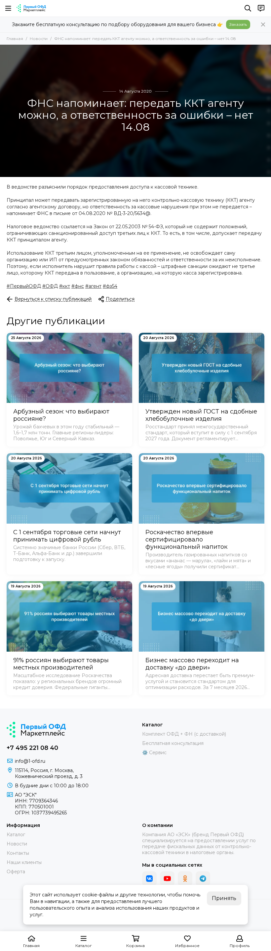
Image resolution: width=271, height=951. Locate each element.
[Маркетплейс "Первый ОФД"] (31, 8)
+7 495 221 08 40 (32, 748)
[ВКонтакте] (149, 878)
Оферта (16, 872)
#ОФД (50, 286)
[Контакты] (261, 8)
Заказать (238, 24)
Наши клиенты (24, 862)
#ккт (64, 286)
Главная (15, 38)
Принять (224, 898)
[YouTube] (167, 878)
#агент (93, 286)
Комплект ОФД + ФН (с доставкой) (184, 734)
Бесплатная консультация (173, 743)
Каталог (16, 835)
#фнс (77, 286)
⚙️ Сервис (154, 753)
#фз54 (110, 286)
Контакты (18, 853)
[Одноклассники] (185, 878)
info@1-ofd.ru (30, 761)
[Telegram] (203, 878)
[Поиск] (247, 8)
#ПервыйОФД (24, 286)
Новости (39, 38)
